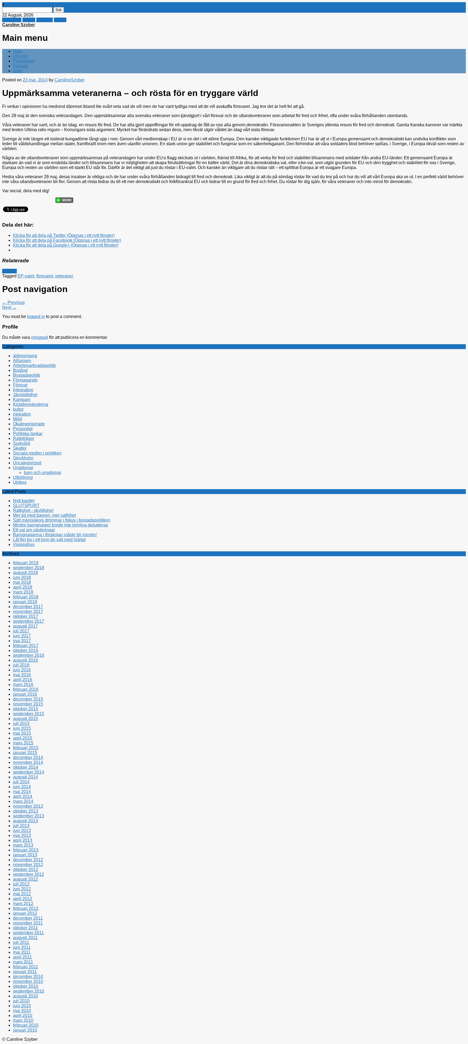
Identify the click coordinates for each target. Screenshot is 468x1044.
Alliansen (22, 360)
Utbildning (23, 477)
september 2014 (28, 772)
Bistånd (20, 370)
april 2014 (22, 796)
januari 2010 (25, 1030)
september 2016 (28, 655)
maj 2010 (22, 1010)
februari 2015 (25, 747)
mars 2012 (23, 903)
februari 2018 (25, 597)
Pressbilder (24, 61)
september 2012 (28, 874)
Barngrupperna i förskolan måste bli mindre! (55, 534)
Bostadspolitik (26, 375)
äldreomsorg (25, 355)
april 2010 (22, 1015)
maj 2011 (22, 952)
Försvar (9, 271)
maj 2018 (22, 582)
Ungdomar (23, 467)
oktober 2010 (25, 986)
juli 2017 (21, 631)
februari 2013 (25, 850)
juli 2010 (21, 1001)
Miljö (17, 419)
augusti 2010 (25, 996)
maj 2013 (22, 835)
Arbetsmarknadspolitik (34, 365)
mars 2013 (23, 845)
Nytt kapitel (23, 500)
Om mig (20, 56)
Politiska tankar (28, 433)
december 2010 (28, 976)
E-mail (60, 20)
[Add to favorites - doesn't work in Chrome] (38, 198)
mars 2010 (23, 1020)
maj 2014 (22, 791)
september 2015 (28, 713)
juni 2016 (22, 670)
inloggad (39, 337)
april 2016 (22, 679)
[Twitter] (7, 198)
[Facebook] (17, 198)
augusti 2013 (25, 820)
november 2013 (28, 806)
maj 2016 (22, 674)
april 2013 (22, 840)
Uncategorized (27, 462)
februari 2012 (25, 908)
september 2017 (28, 621)
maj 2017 (22, 640)
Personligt (22, 428)
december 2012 (28, 859)
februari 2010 (25, 1025)
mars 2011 (23, 962)
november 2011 (28, 923)
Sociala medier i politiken (37, 453)
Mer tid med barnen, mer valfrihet (44, 515)
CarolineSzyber (69, 80)
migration (22, 414)
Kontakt (20, 66)
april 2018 (22, 587)
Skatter (20, 448)
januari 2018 (25, 601)
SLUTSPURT (26, 505)
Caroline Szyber (18, 24)
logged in (36, 316)
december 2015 (28, 699)
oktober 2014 (25, 767)
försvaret (44, 276)
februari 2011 (25, 967)
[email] (28, 198)
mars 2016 (23, 684)
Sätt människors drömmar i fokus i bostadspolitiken (61, 520)
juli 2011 (21, 942)
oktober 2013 (25, 811)
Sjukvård (21, 443)
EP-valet (26, 276)
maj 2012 (22, 893)
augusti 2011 (25, 937)
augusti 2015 (25, 718)
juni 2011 (22, 947)
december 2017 (28, 606)
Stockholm (23, 458)
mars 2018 (23, 592)
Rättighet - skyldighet (33, 510)
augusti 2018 (25, 572)
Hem (17, 51)
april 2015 (22, 738)
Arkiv (18, 70)
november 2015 (28, 704)
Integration (23, 389)
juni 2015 (22, 728)
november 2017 (28, 611)
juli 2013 (21, 825)
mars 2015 (23, 743)
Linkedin (44, 20)
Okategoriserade (29, 424)
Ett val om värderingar (34, 530)
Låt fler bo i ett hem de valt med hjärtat (49, 539)
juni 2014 (22, 786)
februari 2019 (25, 563)
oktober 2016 (25, 650)
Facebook (11, 20)
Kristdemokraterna (30, 404)
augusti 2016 (25, 660)
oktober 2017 (25, 616)
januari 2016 (25, 694)
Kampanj (21, 399)
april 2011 (22, 957)
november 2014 (28, 762)
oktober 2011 (25, 928)
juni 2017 (22, 636)
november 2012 (28, 864)
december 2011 (28, 918)
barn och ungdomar (42, 472)
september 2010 (28, 991)
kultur (18, 409)
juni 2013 (22, 830)
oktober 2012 (25, 869)
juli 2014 (21, 782)
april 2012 (22, 898)
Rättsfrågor (23, 438)
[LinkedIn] (48, 198)
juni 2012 (22, 889)
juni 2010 (22, 1005)
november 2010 (28, 981)
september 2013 (28, 816)
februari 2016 (25, 689)
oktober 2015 (25, 709)
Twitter (28, 20)
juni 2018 (22, 577)
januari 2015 (25, 752)
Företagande (25, 380)
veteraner (64, 276)
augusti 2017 (25, 626)
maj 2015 (22, 733)
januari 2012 (25, 913)
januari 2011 (25, 971)
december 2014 (28, 757)
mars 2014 (23, 801)
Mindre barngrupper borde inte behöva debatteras (60, 525)
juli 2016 (21, 665)
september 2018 (28, 567)
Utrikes (20, 482)
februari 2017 (25, 645)
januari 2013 (25, 855)
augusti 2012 (25, 879)
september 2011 (28, 932)
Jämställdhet (25, 394)
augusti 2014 (25, 777)
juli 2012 (21, 884)
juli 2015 (21, 723)
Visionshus (23, 544)
